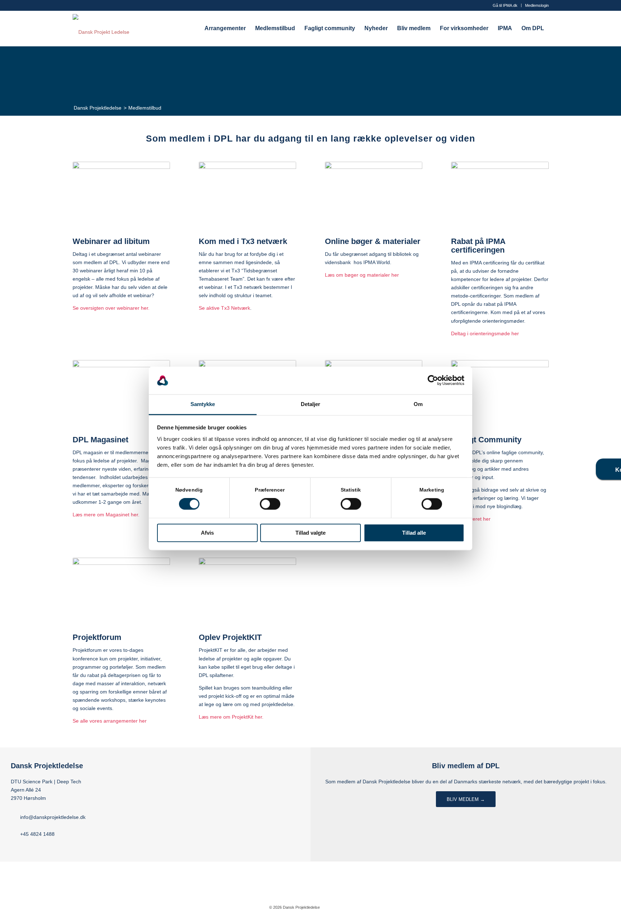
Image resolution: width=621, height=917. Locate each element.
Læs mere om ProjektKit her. (231, 717)
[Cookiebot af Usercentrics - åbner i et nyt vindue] (432, 380)
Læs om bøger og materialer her (362, 275)
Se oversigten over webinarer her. (111, 308)
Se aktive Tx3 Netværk (224, 308)
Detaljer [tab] (311, 404)
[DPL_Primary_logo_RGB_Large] (101, 28)
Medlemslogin (537, 5)
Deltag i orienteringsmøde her (485, 333)
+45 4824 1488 (37, 834)
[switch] (270, 504)
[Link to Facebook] (336, 907)
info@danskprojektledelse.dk (53, 817)
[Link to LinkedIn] (346, 907)
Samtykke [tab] (202, 404)
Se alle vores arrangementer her (110, 721)
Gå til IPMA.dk (505, 5)
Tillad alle (414, 533)
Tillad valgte (310, 533)
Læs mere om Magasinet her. (106, 514)
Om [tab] (418, 404)
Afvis (207, 533)
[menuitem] (505, 5)
